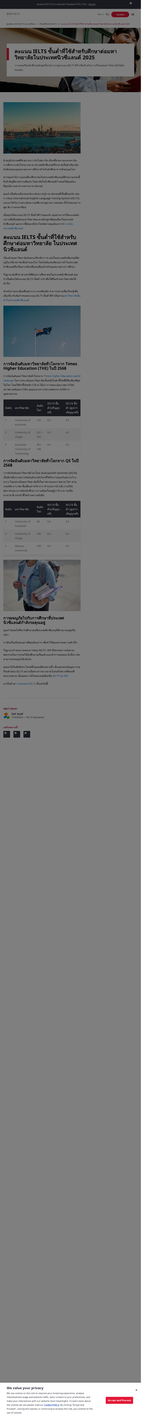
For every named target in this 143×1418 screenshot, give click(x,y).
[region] (70, 1400)
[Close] (136, 1390)
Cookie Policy (51, 1404)
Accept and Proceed (119, 1400)
